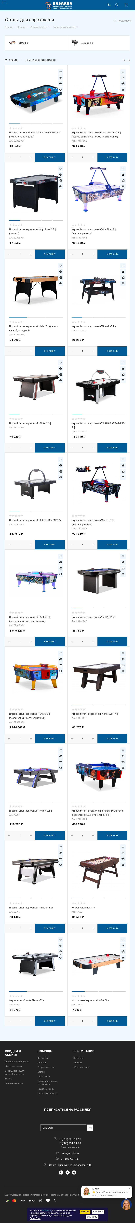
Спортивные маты (14, 1083)
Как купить (43, 1058)
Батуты (8, 1078)
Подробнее (35, 1218)
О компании (84, 1051)
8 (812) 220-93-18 (70, 1139)
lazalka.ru (46, 1210)
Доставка (43, 1062)
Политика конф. (46, 1089)
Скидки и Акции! (13, 1052)
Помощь (45, 1051)
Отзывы (77, 1062)
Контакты (78, 1058)
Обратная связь (81, 1067)
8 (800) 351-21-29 (70, 1143)
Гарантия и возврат (48, 1093)
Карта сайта (44, 1076)
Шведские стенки (13, 1066)
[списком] (129, 60)
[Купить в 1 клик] (60, 83)
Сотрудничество (46, 1067)
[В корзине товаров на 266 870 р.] (126, 5)
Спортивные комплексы (17, 1061)
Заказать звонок (70, 1147)
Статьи (41, 1072)
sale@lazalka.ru (70, 1153)
